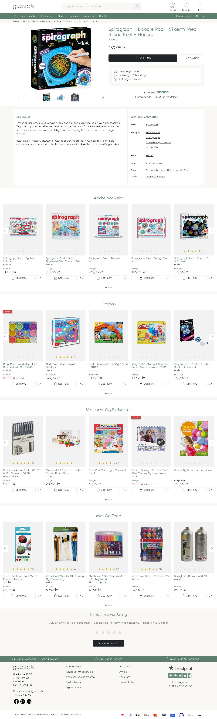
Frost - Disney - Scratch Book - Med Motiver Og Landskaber (151, 472)
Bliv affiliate (126, 682)
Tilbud (61, 16)
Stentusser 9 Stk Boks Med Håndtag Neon (105, 578)
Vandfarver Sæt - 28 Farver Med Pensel (151, 578)
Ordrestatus (73, 682)
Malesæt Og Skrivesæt (158, 142)
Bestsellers (47, 16)
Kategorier (89, 16)
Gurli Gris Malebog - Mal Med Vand (107, 472)
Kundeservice (183, 16)
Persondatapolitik (40, 714)
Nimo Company (97, 582)
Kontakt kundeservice (79, 671)
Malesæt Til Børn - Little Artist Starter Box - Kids (65, 472)
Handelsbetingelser (22, 714)
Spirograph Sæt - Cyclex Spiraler (18, 260)
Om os (123, 671)
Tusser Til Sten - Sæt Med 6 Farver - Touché (20, 578)
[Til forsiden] (23, 6)
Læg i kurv (142, 58)
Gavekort (124, 677)
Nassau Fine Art (11, 476)
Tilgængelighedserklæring (61, 714)
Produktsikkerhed (155, 176)
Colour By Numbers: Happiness (193, 470)
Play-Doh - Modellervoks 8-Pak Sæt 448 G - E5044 (20, 366)
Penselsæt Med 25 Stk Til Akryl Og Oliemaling (65, 578)
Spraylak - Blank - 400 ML (190, 576)
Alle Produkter (28, 16)
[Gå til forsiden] (23, 667)
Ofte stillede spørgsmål (80, 677)
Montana (179, 579)
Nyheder (73, 16)
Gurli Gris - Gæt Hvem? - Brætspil (61, 366)
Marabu (50, 476)
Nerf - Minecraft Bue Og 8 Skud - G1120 (108, 366)
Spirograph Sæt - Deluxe (104, 258)
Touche (7, 582)
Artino (49, 582)
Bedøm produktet (108, 643)
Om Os (200, 16)
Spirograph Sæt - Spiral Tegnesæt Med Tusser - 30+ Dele (63, 260)
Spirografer (152, 147)
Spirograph (152, 124)
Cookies (78, 714)
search (137, 6)
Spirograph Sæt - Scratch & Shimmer (191, 260)
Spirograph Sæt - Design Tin (149, 258)
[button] (18, 97)
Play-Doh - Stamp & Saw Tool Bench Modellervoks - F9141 (150, 366)
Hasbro (112, 39)
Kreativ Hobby (153, 132)
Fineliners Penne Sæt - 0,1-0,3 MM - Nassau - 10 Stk (22, 472)
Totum (135, 476)
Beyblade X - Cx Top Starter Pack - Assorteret (191, 366)
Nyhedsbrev (73, 687)
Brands (103, 16)
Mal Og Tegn (153, 137)
